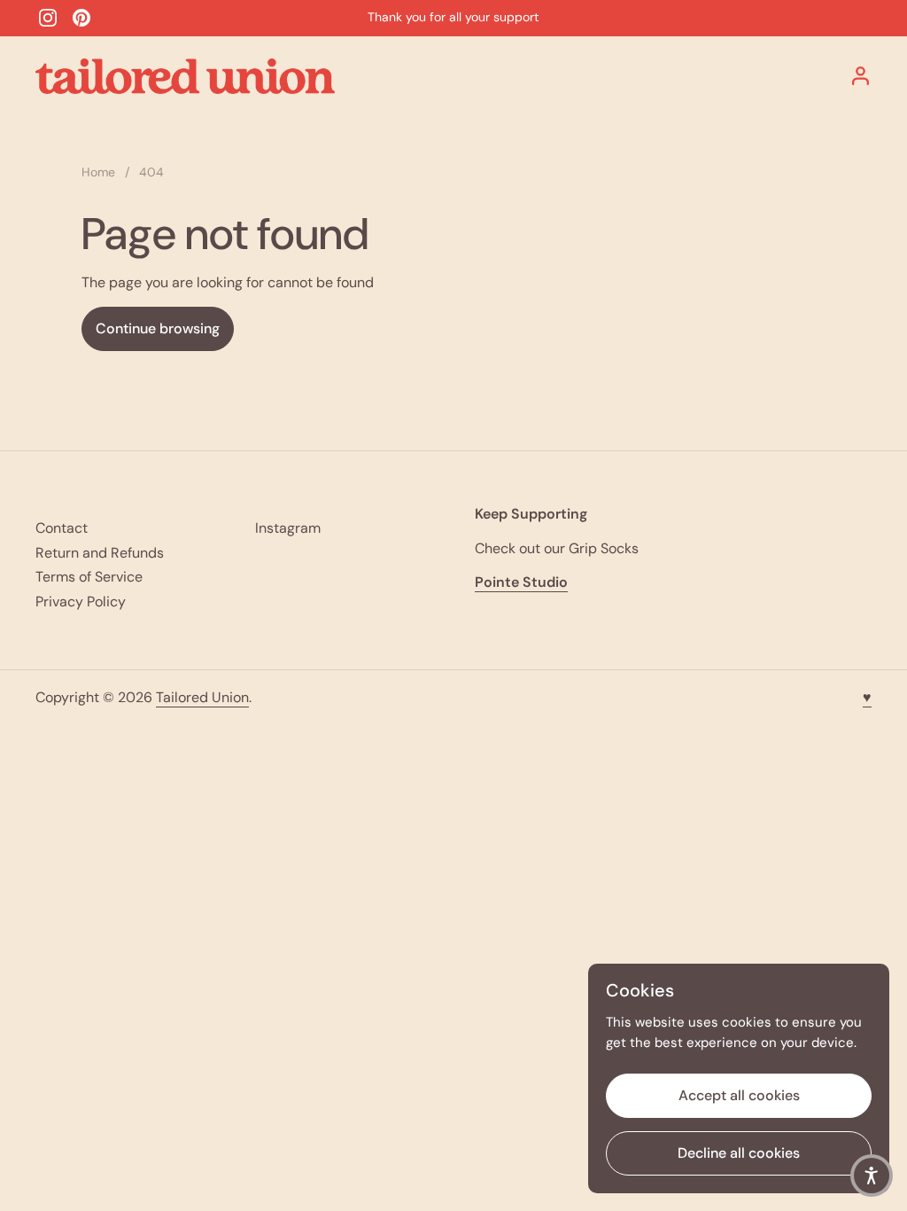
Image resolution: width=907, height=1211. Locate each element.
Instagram (288, 528)
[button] (871, 1175)
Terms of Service (89, 576)
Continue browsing (158, 328)
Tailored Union (202, 697)
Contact (61, 528)
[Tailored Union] (185, 76)
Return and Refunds (99, 552)
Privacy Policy (80, 601)
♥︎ (867, 697)
